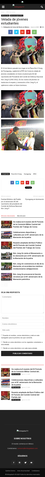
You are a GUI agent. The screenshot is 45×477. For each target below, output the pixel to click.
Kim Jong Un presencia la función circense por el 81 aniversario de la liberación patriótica (27, 276)
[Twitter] (25, 463)
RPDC (34, 174)
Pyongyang (27, 174)
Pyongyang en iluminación (34, 199)
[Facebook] (13, 463)
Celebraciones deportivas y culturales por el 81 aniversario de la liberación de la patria (28, 234)
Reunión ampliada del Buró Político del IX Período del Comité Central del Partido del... (27, 394)
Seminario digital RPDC (17, 15)
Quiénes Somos (10, 471)
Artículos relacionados (8, 216)
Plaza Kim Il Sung (16, 174)
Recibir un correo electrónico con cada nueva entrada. (20, 348)
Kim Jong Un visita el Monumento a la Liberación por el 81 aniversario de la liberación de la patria (28, 255)
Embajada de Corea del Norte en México (16, 27)
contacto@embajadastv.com (27, 448)
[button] (42, 7)
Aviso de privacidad (23, 471)
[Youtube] (31, 463)
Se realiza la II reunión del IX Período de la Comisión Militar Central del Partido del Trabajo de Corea (28, 224)
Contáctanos (36, 471)
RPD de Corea (5, 15)
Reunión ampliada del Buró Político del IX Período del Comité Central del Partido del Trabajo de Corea (27, 245)
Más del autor (21, 216)
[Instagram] (19, 463)
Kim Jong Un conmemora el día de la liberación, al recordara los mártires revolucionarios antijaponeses (28, 266)
